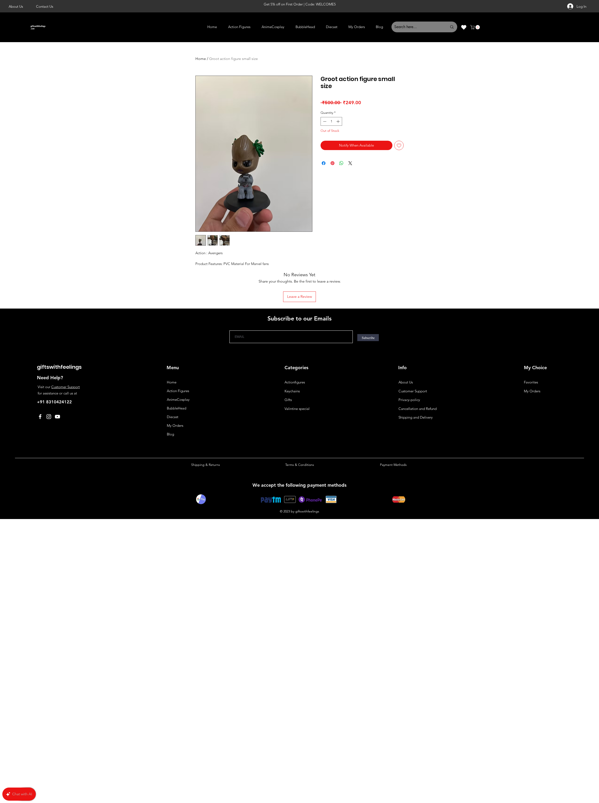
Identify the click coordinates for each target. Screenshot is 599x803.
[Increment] (338, 121)
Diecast (172, 417)
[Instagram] (49, 416)
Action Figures (178, 391)
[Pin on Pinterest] (332, 163)
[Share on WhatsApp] (341, 163)
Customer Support (65, 387)
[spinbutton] (331, 121)
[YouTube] (57, 416)
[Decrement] (324, 121)
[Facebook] (40, 416)
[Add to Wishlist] (399, 145)
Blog (170, 434)
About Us (405, 382)
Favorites (531, 382)
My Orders (175, 425)
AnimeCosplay (178, 399)
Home (200, 58)
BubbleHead (176, 408)
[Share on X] (350, 163)
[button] (475, 27)
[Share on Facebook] (323, 163)
